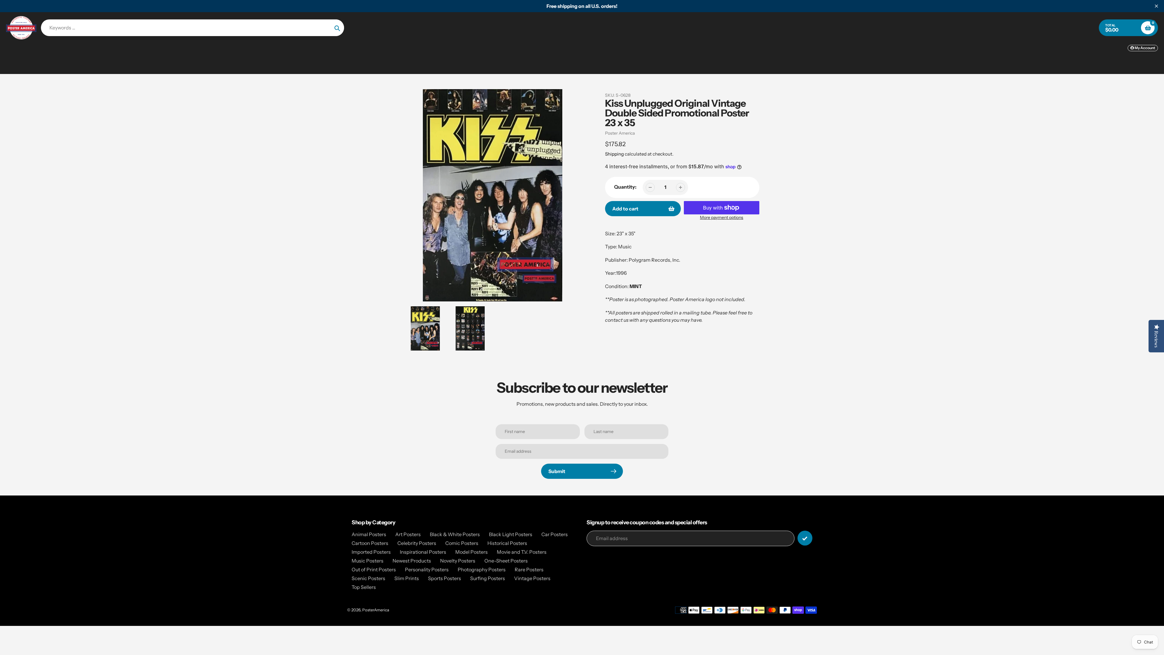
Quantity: (625, 187)
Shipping (614, 154)
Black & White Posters (455, 534)
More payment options (721, 217)
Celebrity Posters (416, 543)
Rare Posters (529, 569)
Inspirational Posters (423, 552)
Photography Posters (482, 569)
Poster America (620, 133)
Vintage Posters (532, 578)
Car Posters (554, 534)
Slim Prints (406, 578)
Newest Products (412, 561)
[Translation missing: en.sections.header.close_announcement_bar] (1156, 6)
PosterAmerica (375, 609)
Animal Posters (369, 534)
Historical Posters (507, 543)
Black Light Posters (510, 534)
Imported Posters (371, 552)
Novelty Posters (457, 561)
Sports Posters (444, 578)
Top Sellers (364, 587)
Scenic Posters (368, 578)
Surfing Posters (487, 578)
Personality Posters (427, 569)
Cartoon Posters (370, 543)
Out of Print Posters (374, 569)
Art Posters (408, 534)
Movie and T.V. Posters (522, 552)
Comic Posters (461, 543)
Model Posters (471, 552)
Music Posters (367, 561)
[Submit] (805, 538)
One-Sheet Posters (506, 561)
